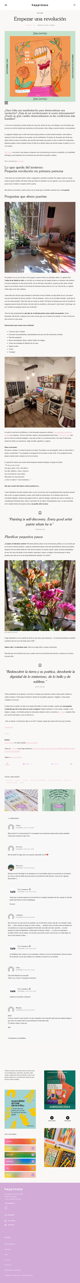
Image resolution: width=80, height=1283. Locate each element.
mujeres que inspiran (54, 780)
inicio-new (8, 1265)
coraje (18, 780)
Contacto (8, 1259)
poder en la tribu (12, 782)
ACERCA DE (8, 1249)
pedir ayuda (67, 780)
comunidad (9, 780)
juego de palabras (16, 757)
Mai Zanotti (8, 152)
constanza (19, 915)
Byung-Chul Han (64, 435)
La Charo (62, 712)
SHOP (6, 1254)
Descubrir (40, 13)
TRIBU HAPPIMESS (10, 1244)
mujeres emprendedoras (38, 780)
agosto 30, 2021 (21, 801)
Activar (21, 793)
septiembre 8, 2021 (30, 25)
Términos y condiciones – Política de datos (19, 1275)
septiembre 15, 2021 (58, 801)
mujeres (25, 780)
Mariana (18, 1008)
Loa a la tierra (9, 743)
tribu (22, 782)
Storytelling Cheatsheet (13, 1270)
